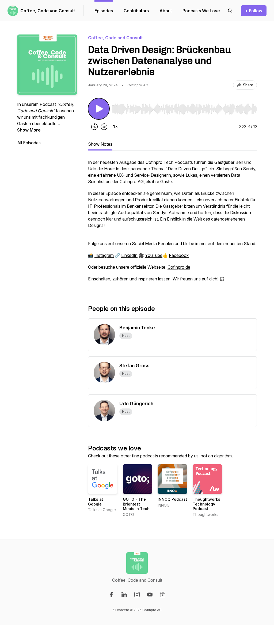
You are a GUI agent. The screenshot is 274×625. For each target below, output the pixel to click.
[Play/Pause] (98, 108)
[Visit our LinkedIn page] (124, 594)
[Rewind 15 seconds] (94, 126)
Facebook (179, 255)
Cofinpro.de (179, 267)
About (165, 10)
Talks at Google (95, 501)
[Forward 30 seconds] (104, 126)
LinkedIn (129, 255)
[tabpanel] (172, 223)
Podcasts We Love (201, 10)
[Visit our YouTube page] (150, 594)
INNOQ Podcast (172, 499)
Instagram (104, 255)
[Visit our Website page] (162, 594)
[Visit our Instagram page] (137, 594)
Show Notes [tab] (100, 144)
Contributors (136, 10)
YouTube (153, 255)
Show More (29, 130)
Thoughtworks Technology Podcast (206, 504)
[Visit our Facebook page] (111, 594)
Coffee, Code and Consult (47, 10)
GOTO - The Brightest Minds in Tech (136, 504)
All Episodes (29, 142)
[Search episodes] (230, 10)
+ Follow (253, 10)
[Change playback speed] (115, 126)
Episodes (103, 10)
